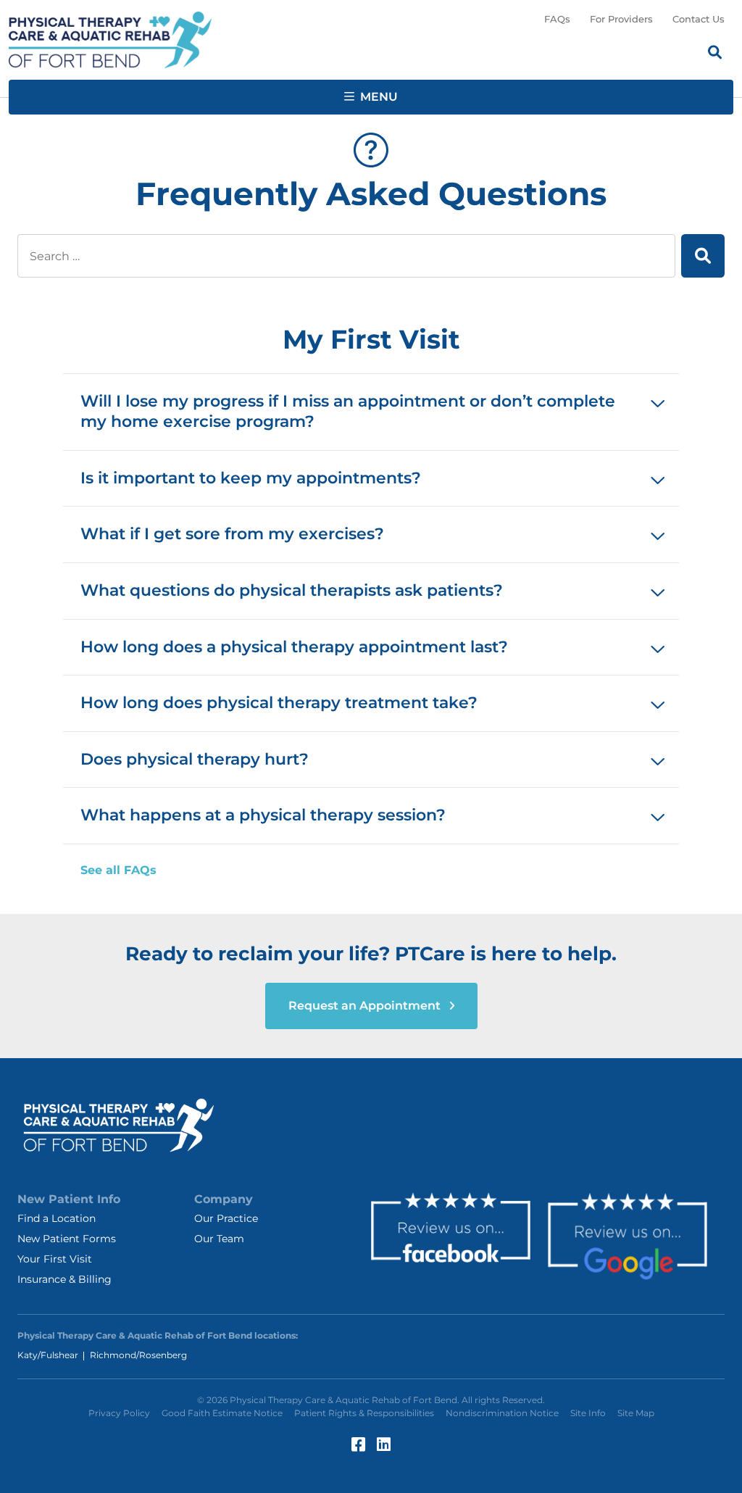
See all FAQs (118, 870)
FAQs (557, 19)
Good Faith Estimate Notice (222, 1412)
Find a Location (56, 1218)
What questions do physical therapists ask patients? (291, 590)
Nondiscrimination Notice (502, 1412)
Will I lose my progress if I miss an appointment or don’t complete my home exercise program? (347, 411)
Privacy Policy (119, 1412)
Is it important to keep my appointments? (250, 478)
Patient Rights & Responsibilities (364, 1412)
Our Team (219, 1238)
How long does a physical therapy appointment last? (294, 647)
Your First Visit (54, 1258)
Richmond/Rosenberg (138, 1354)
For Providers (621, 19)
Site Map (635, 1412)
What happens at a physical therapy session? (263, 815)
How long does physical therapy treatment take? (279, 702)
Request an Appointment (365, 1005)
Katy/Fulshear (47, 1354)
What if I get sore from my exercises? (232, 534)
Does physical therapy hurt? (194, 759)
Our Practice (226, 1218)
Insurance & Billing (64, 1279)
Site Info (588, 1412)
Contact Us (698, 19)
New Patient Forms (66, 1238)
